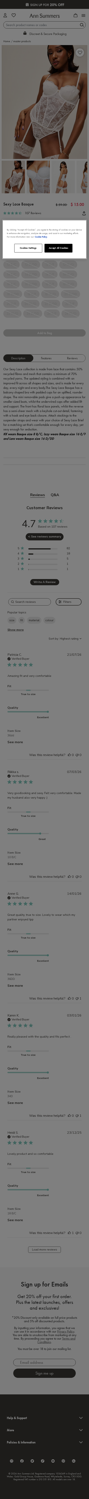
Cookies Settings (28, 247)
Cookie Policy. (41, 236)
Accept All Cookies (58, 247)
